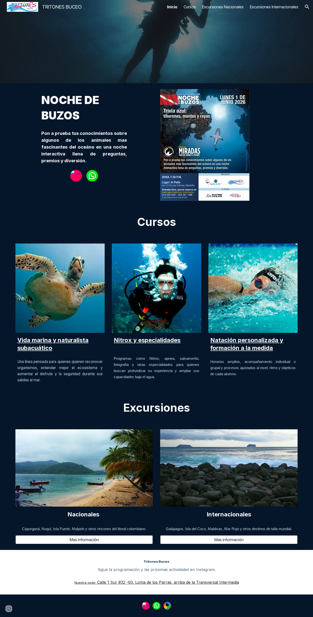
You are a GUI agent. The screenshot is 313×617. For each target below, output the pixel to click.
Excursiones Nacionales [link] (223, 6)
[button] (307, 7)
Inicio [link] (172, 6)
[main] (84, 108)
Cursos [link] (190, 6)
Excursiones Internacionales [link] (274, 6)
